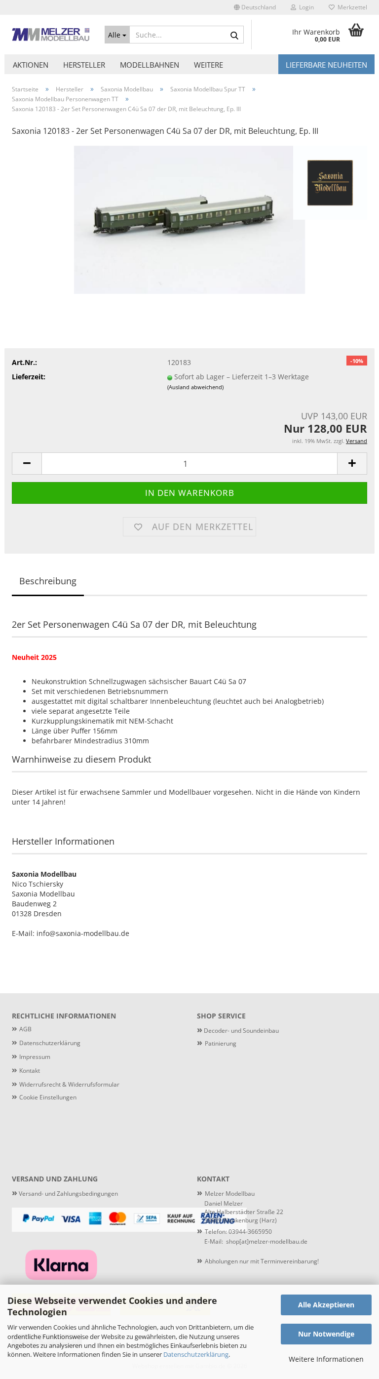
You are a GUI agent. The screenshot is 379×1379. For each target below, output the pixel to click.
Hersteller (84, 65)
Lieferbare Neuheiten (326, 65)
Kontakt (29, 1070)
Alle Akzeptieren (326, 1304)
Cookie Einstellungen (47, 1097)
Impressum (34, 1057)
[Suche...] (234, 35)
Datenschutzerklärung (195, 1354)
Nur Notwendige (326, 1333)
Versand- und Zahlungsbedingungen (65, 1193)
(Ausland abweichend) (195, 387)
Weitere (208, 65)
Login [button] (305, 7)
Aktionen (30, 65)
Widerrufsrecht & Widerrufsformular (69, 1084)
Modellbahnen (149, 65)
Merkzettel (351, 7)
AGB (25, 1029)
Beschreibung (47, 581)
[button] (255, 7)
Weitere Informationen (326, 1359)
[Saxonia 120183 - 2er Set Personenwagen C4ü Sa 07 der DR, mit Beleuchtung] (189, 219)
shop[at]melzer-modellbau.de (266, 1241)
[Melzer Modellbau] (51, 34)
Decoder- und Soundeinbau (240, 1030)
